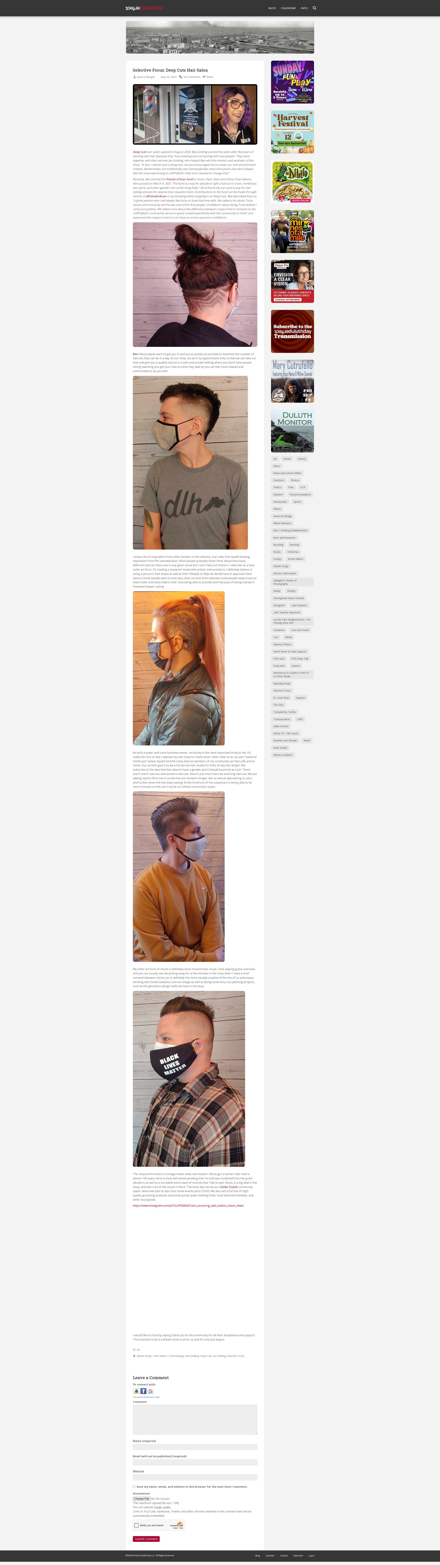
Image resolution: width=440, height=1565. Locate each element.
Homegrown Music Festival (288, 598)
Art (138, 1349)
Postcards (279, 665)
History (302, 458)
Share (209, 76)
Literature (278, 630)
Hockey (291, 591)
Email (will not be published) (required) (159, 1456)
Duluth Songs (280, 566)
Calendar (270, 1555)
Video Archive (280, 726)
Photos (295, 480)
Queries (296, 665)
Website (138, 1471)
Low (275, 637)
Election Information (284, 573)
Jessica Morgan (146, 76)
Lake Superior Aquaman (286, 612)
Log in (312, 1555)
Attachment (141, 1493)
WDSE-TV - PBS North (285, 733)
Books (277, 552)
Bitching (294, 544)
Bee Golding (192, 1355)
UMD (300, 719)
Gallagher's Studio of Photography (284, 582)
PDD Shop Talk (299, 658)
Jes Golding (219, 1355)
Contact (284, 1555)
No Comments (192, 76)
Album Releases (282, 523)
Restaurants (280, 501)
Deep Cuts (139, 152)
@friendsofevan (156, 196)
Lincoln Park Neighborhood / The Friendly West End (291, 621)
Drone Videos (295, 559)
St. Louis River (281, 697)
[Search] (312, 8)
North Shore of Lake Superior (289, 651)
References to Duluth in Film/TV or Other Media (291, 674)
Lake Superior (299, 605)
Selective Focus (235, 1355)
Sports (297, 501)
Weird (307, 740)
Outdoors (278, 480)
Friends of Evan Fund (179, 179)
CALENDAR (288, 8)
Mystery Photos (282, 644)
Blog (257, 1555)
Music (276, 466)
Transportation (281, 719)
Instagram (279, 605)
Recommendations (300, 494)
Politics (277, 487)
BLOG (272, 8)
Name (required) (144, 1441)
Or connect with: (144, 1384)
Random (278, 494)
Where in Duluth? (282, 755)
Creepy (277, 559)
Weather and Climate (285, 740)
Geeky (276, 591)
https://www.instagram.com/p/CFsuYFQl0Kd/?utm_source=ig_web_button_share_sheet (188, 1206)
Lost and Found (300, 630)
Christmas (293, 552)
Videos (277, 508)
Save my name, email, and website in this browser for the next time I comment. (192, 1487)
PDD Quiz (278, 658)
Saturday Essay (281, 683)
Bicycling (278, 544)
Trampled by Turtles (284, 712)
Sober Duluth (229, 1187)
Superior (300, 697)
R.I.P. (303, 487)
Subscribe (298, 1555)
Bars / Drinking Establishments (290, 530)
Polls (291, 487)
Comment (140, 1402)
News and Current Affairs (287, 473)
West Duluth (280, 747)
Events (287, 458)
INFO (304, 8)
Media (288, 637)
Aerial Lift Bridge (282, 516)
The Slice (278, 704)
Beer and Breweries (284, 537)
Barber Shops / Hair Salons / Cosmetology (160, 1355)
